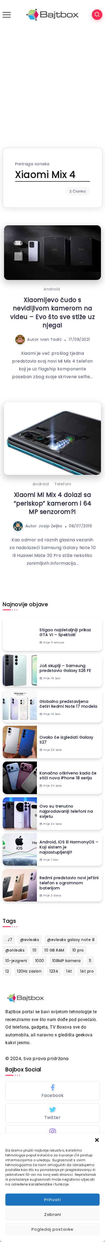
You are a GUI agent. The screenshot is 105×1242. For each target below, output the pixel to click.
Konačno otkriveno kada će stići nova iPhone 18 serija (68, 776)
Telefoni (62, 484)
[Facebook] (52, 1090)
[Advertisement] (52, 84)
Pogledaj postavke (53, 1229)
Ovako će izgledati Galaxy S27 (66, 740)
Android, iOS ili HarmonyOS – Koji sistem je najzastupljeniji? (69, 847)
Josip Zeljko (50, 526)
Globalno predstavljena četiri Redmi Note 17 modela (68, 704)
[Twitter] (52, 1112)
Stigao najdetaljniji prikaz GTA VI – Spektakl (65, 632)
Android (52, 289)
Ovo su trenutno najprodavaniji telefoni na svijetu (66, 811)
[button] (97, 1140)
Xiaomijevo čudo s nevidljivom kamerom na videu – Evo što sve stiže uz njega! (52, 312)
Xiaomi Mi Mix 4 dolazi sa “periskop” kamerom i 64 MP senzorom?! (53, 503)
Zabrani (52, 1214)
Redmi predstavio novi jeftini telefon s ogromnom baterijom (69, 882)
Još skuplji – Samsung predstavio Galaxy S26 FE (65, 668)
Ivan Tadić (51, 339)
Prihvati (52, 1199)
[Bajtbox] (52, 14)
